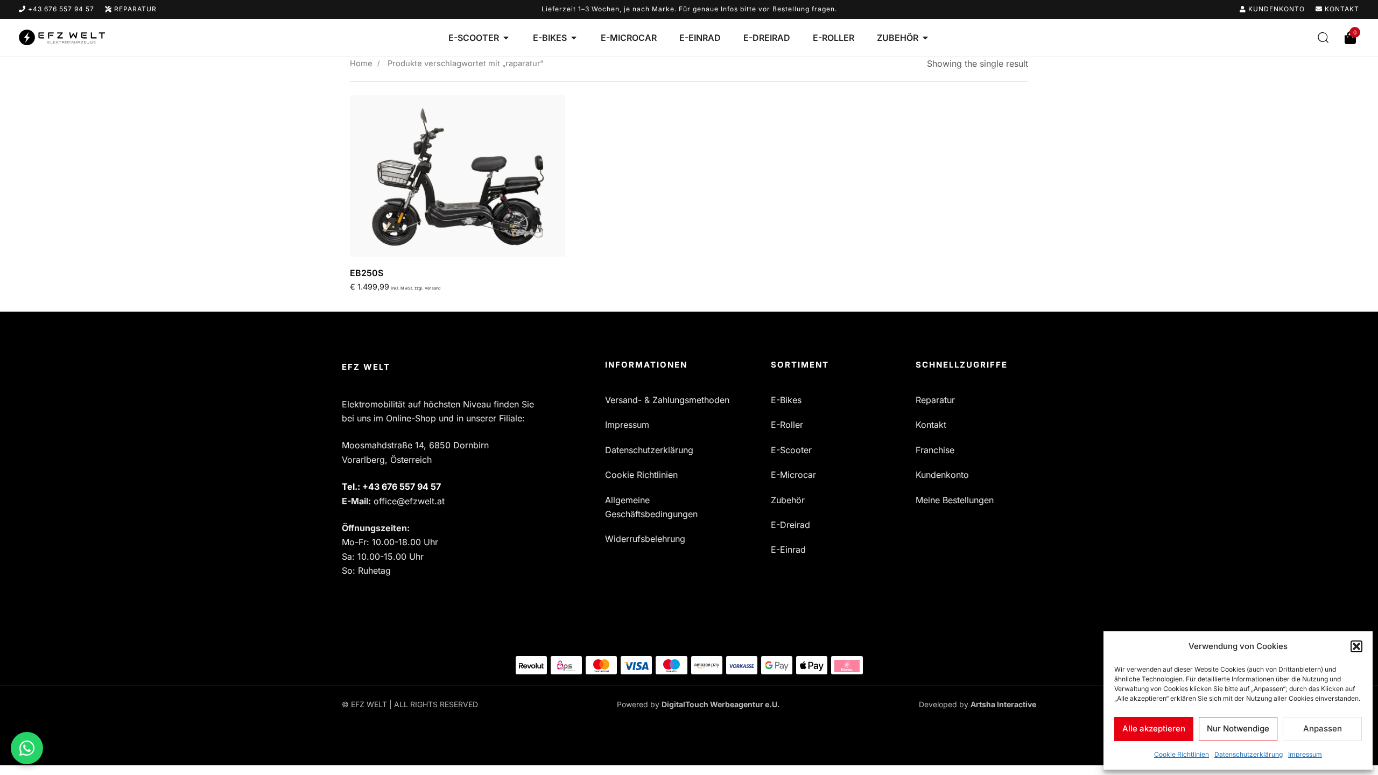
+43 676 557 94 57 (60, 9)
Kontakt (1341, 9)
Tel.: (391, 486)
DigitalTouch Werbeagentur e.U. (721, 704)
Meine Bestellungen (955, 500)
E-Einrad (788, 549)
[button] (1356, 646)
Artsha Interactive (1003, 704)
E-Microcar (793, 474)
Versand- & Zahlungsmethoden (667, 399)
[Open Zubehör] (925, 37)
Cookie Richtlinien (1181, 754)
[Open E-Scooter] (506, 37)
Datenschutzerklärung (1248, 754)
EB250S (366, 272)
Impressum (1305, 754)
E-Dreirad (790, 524)
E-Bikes (786, 399)
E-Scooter (791, 450)
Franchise (935, 450)
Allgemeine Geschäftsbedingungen (651, 507)
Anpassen (1322, 728)
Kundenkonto (1275, 9)
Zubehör (788, 500)
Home (361, 63)
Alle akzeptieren (1153, 728)
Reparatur (134, 9)
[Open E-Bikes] (574, 37)
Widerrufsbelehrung (645, 538)
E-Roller (787, 424)
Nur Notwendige (1238, 728)
